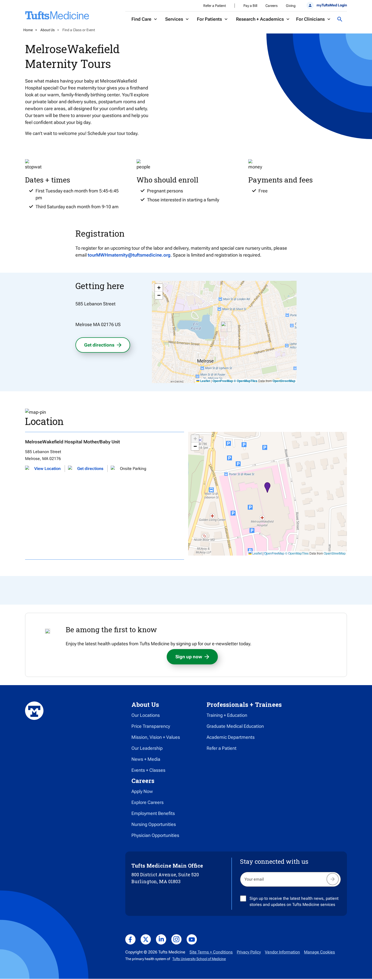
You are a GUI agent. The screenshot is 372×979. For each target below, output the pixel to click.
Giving (291, 6)
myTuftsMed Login (332, 5)
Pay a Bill (250, 6)
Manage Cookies (319, 952)
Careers (271, 6)
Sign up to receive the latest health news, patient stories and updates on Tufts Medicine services (294, 901)
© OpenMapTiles (245, 380)
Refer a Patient (214, 6)
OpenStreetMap (284, 380)
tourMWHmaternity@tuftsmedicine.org (129, 255)
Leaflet (204, 380)
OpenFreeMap (222, 380)
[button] (224, 326)
